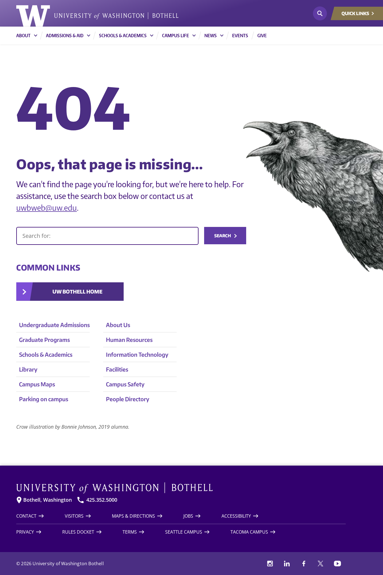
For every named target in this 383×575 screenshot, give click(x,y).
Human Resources (129, 339)
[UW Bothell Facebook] (304, 564)
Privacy (25, 532)
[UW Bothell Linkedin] (287, 564)
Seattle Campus (183, 532)
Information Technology (137, 354)
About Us (118, 324)
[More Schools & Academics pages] (151, 35)
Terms (130, 532)
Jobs (188, 516)
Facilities (117, 369)
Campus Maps (37, 384)
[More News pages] (221, 35)
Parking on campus (43, 398)
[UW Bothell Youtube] (337, 564)
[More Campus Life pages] (194, 35)
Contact (26, 516)
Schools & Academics (123, 35)
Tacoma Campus (249, 532)
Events (240, 35)
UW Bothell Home (77, 291)
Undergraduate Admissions (54, 324)
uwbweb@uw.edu (46, 207)
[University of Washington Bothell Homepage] (181, 488)
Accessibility (236, 516)
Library (28, 369)
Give (262, 35)
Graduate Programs (44, 339)
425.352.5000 (101, 500)
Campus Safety (125, 384)
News (210, 35)
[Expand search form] (320, 13)
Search (222, 235)
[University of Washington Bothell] (97, 16)
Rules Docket (78, 532)
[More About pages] (35, 35)
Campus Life (175, 35)
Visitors (74, 516)
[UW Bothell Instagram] (270, 564)
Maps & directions (133, 516)
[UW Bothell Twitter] (320, 564)
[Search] (107, 236)
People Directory (127, 398)
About (23, 35)
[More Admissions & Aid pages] (88, 35)
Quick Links (355, 13)
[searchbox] (107, 236)
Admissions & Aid (65, 35)
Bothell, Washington (47, 500)
